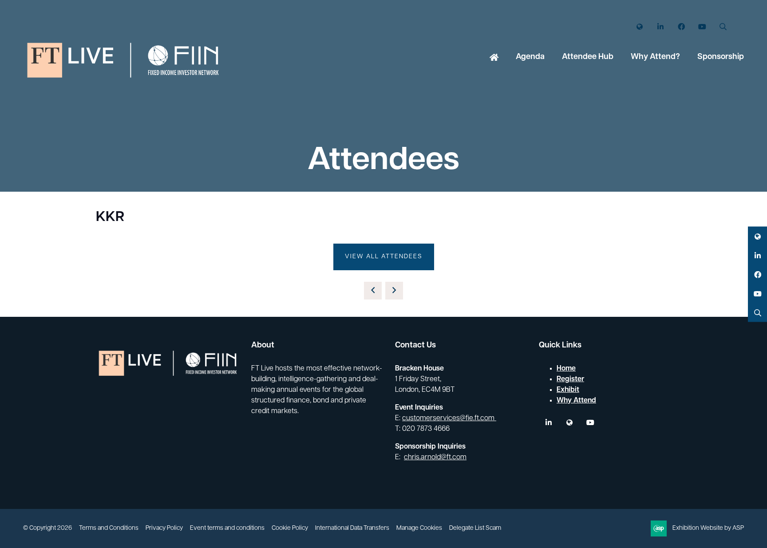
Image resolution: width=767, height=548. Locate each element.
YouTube (702, 26)
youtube (590, 422)
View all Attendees (384, 256)
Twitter (639, 26)
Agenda (530, 57)
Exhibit (568, 390)
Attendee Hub (587, 57)
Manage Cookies (419, 528)
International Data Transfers (352, 528)
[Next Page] (394, 291)
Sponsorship (720, 57)
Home (494, 58)
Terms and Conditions (108, 528)
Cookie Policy (290, 528)
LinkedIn (660, 26)
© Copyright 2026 (47, 528)
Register (570, 379)
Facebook (681, 26)
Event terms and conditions (227, 528)
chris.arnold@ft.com (435, 457)
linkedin (548, 422)
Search (722, 26)
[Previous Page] (373, 291)
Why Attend (576, 400)
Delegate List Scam (475, 528)
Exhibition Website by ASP (708, 528)
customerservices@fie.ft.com (449, 418)
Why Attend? (655, 57)
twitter (569, 422)
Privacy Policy (164, 528)
